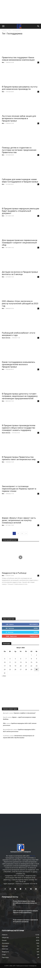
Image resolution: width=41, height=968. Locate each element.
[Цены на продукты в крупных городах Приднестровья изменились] (6, 913)
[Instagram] (10, 889)
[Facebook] (5, 889)
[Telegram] (20, 889)
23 (36, 666)
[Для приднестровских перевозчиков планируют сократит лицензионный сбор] (20, 229)
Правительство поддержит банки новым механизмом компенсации (18, 58)
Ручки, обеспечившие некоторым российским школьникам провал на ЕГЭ (25, 903)
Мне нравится (34, 624)
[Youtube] (36, 889)
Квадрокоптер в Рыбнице (14, 573)
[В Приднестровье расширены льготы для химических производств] (20, 75)
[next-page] (26, 533)
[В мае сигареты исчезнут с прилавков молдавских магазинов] (6, 922)
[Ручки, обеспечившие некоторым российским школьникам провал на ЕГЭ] (6, 903)
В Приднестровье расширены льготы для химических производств (19, 88)
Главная (4, 30)
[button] (3, 26)
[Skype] (15, 889)
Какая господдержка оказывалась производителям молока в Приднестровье (18, 364)
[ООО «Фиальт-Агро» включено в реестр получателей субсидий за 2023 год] (20, 290)
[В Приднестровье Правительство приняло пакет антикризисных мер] (20, 446)
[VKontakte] (31, 889)
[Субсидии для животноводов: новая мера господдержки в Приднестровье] (20, 168)
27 (20, 669)
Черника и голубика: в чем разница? (24, 713)
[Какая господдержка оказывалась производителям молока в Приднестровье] (20, 351)
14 (26, 662)
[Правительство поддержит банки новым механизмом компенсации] (20, 46)
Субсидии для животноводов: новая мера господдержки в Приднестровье (20, 180)
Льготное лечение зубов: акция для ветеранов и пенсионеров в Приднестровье (19, 118)
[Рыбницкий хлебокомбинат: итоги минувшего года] (20, 321)
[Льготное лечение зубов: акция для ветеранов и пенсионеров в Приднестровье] (20, 104)
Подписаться (34, 636)
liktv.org (32, 856)
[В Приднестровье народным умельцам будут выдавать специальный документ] (20, 197)
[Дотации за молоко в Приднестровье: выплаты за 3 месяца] (20, 260)
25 (10, 669)
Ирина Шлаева (6, 337)
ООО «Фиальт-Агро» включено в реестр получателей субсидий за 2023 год (20, 303)
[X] (26, 889)
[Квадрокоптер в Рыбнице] (20, 557)
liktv (3, 62)
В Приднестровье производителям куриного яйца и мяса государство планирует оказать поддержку (18, 427)
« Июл (4, 676)
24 (4, 669)
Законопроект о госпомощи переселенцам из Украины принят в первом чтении (19, 488)
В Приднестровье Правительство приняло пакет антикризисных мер (19, 458)
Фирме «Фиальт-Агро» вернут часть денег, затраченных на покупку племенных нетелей (19, 520)
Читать (36, 628)
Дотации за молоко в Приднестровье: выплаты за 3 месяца (20, 273)
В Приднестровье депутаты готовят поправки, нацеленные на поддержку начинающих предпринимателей (20, 396)
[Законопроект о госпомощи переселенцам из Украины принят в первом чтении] (20, 475)
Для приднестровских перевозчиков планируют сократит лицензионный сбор (19, 242)
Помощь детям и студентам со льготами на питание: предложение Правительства (19, 150)
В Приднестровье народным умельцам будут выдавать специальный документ (20, 210)
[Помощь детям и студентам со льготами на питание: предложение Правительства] (20, 136)
